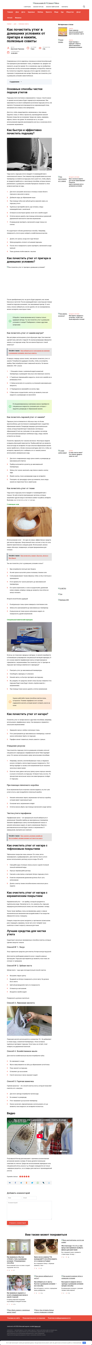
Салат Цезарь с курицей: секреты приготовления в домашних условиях (75, 44)
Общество (70, 12)
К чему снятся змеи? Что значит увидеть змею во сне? (75, 454)
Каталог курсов (38, 6)
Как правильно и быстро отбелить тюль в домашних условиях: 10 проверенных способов (17, 1260)
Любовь (40, 12)
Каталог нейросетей (52, 6)
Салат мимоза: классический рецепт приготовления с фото (76, 32)
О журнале (27, 6)
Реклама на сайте (13, 1318)
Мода (56, 12)
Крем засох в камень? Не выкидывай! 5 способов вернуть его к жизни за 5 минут (45, 1259)
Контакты (65, 6)
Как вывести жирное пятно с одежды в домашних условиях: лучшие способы (72, 1284)
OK (84, 1342)
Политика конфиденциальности (59, 1318)
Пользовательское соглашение (34, 1318)
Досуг (78, 12)
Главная (10, 12)
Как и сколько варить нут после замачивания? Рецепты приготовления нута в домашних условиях (77, 182)
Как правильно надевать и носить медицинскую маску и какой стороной (17, 1295)
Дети (23, 12)
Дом (17, 12)
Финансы (18, 18)
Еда (62, 12)
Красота (49, 12)
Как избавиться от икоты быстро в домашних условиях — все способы (45, 1284)
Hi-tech (9, 18)
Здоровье (31, 12)
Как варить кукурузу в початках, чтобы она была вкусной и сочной (76, 317)
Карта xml (37, 1326)
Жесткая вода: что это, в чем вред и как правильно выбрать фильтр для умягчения (72, 1248)
